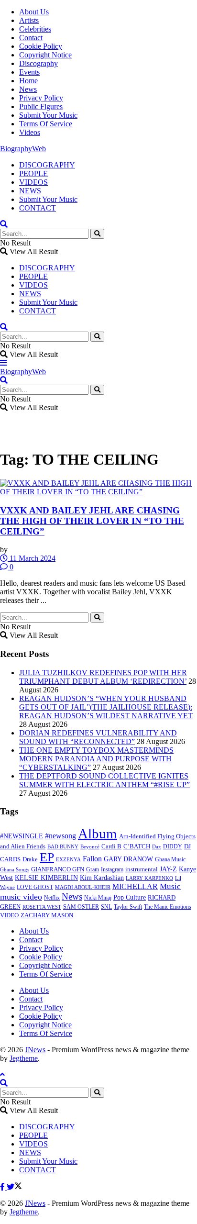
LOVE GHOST (35, 887)
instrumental (141, 869)
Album (97, 833)
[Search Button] (97, 234)
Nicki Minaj (97, 897)
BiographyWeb (23, 149)
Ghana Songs (14, 869)
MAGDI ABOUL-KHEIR (82, 887)
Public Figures (41, 106)
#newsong (60, 835)
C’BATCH (136, 846)
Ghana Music (170, 859)
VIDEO (9, 915)
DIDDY (172, 846)
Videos (29, 132)
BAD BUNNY (62, 846)
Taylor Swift (128, 906)
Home (28, 81)
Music (170, 886)
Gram (92, 869)
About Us (34, 12)
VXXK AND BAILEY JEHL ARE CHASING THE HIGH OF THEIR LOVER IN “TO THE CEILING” (92, 520)
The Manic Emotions (167, 906)
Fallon (92, 859)
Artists (29, 20)
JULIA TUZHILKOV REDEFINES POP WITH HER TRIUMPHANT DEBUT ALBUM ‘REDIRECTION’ (103, 676)
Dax (156, 846)
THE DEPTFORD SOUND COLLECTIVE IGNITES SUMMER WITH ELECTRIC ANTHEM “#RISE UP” (104, 780)
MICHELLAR (135, 886)
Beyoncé (89, 846)
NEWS (30, 191)
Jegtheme (24, 1058)
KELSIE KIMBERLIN (46, 877)
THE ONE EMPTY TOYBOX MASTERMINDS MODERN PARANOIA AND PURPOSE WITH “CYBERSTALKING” (96, 758)
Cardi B (111, 846)
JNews (35, 1050)
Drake (30, 859)
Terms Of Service (45, 124)
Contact (31, 37)
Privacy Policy (41, 98)
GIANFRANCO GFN (57, 869)
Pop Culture (129, 897)
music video (21, 896)
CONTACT (37, 208)
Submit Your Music (48, 115)
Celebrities (35, 29)
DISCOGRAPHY (47, 165)
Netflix (52, 897)
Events (29, 72)
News (28, 89)
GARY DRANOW (128, 859)
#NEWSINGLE (21, 836)
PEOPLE (33, 173)
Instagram (112, 869)
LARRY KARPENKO (149, 878)
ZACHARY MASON (47, 915)
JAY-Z (168, 869)
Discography (38, 63)
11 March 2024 (31, 558)
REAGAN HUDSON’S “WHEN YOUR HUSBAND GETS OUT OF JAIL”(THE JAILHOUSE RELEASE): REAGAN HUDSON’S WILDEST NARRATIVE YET (106, 707)
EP (47, 857)
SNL (106, 906)
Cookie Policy (40, 46)
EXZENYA (68, 859)
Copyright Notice (45, 55)
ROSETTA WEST (41, 907)
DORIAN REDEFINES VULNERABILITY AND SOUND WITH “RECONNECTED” (98, 737)
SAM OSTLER (81, 906)
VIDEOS (33, 182)
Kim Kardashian (102, 877)
